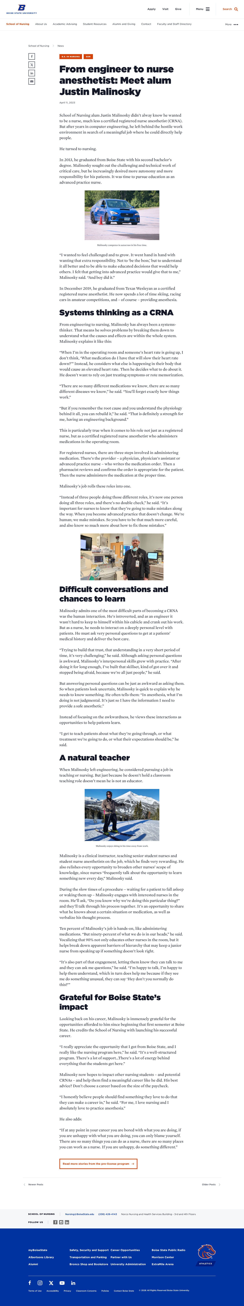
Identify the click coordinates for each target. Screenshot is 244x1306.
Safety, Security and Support (89, 1250)
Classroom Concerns (86, 1291)
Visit (165, 9)
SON (88, 56)
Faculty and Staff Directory (174, 24)
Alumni (33, 1264)
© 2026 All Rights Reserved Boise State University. (164, 1290)
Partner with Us (121, 1257)
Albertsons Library (41, 1257)
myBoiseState (37, 1250)
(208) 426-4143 (107, 1214)
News (61, 45)
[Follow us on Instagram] (61, 1222)
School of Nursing (17, 24)
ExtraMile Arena (162, 1264)
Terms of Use (34, 1291)
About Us (41, 24)
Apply (151, 9)
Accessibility (52, 1291)
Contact (146, 24)
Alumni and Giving (123, 24)
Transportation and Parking (88, 1257)
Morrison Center (163, 1257)
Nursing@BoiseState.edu (79, 1214)
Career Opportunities (125, 1250)
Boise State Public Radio (168, 1250)
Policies (105, 1291)
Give (178, 9)
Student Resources (94, 24)
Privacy (67, 1291)
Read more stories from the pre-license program (96, 1163)
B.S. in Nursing (71, 56)
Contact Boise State (124, 1291)
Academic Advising (65, 24)
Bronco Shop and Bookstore (89, 1264)
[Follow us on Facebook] (55, 1222)
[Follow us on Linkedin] (67, 1222)
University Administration (128, 1264)
